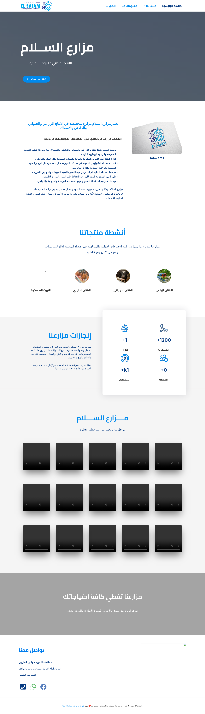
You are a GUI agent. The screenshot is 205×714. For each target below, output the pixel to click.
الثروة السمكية (41, 290)
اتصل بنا (111, 6)
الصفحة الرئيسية (172, 6)
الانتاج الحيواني (123, 290)
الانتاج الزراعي (164, 290)
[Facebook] (43, 687)
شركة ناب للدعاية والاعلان (73, 705)
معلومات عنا (129, 6)
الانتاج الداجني (82, 290)
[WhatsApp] (33, 687)
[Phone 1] (23, 687)
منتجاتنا (151, 6)
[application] (144, 6)
